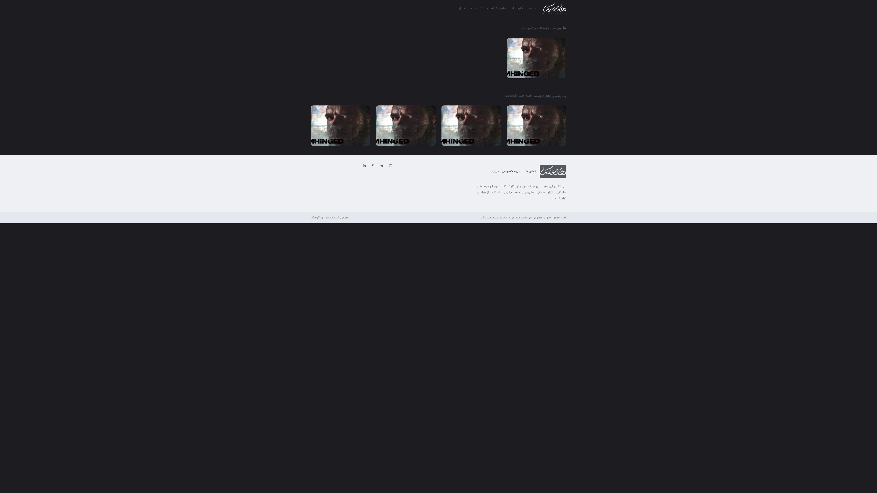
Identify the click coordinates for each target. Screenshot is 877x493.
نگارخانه (518, 8)
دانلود (478, 8)
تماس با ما (529, 171)
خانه (532, 8)
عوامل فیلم (499, 8)
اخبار (462, 8)
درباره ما (494, 171)
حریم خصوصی (511, 171)
